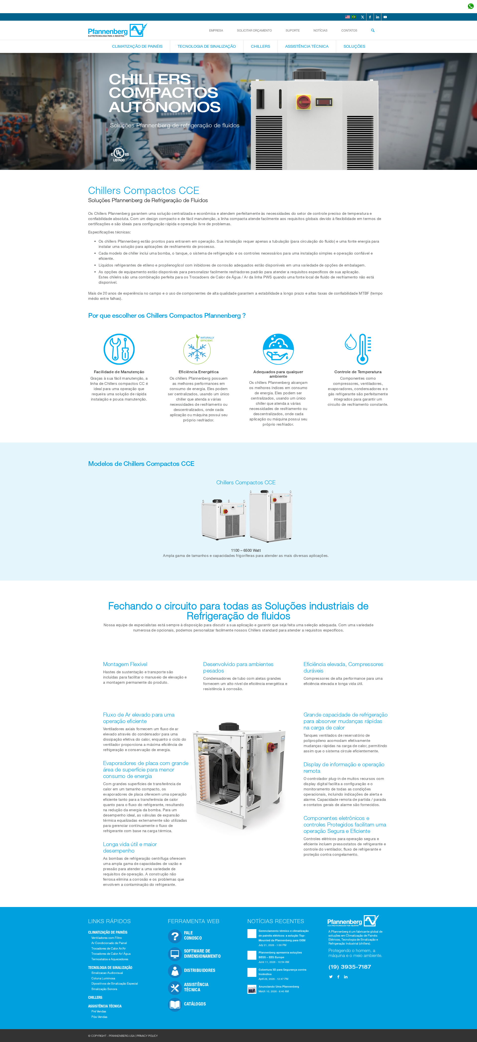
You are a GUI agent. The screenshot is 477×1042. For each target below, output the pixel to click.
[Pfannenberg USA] (118, 30)
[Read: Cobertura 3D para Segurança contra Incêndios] (251, 972)
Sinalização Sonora (104, 989)
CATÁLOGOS (195, 1003)
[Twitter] (331, 976)
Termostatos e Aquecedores (109, 959)
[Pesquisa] (373, 30)
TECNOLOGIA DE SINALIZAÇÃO (110, 967)
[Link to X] (362, 17)
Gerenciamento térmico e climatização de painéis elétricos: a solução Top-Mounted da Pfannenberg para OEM (284, 935)
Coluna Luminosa (103, 978)
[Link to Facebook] (370, 17)
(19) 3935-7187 (349, 966)
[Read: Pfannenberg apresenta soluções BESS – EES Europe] (251, 955)
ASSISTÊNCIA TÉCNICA (104, 1006)
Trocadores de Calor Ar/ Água (110, 953)
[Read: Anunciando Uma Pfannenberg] (251, 989)
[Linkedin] (346, 976)
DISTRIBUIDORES (199, 970)
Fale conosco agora (437, 6)
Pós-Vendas (99, 1017)
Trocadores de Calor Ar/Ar (108, 948)
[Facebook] (338, 976)
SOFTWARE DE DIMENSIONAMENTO (202, 953)
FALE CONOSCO (193, 935)
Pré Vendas (98, 1011)
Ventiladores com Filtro (106, 938)
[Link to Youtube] (385, 17)
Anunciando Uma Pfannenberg (279, 986)
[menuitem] (216, 30)
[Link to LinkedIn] (377, 17)
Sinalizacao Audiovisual (107, 973)
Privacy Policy (147, 1035)
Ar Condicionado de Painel (109, 943)
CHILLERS (95, 997)
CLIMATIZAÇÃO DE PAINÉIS (107, 932)
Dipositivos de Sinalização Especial (114, 983)
